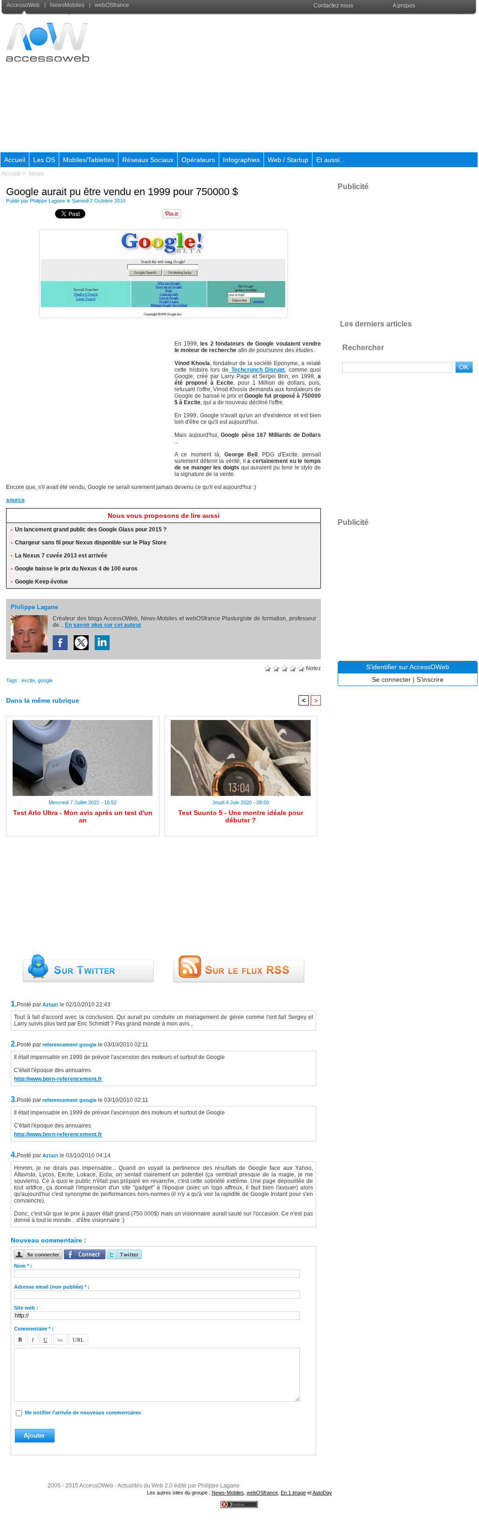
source (15, 500)
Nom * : (23, 1266)
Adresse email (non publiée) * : (52, 1287)
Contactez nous (333, 5)
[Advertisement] (308, 83)
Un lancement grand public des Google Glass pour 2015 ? (91, 529)
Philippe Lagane (47, 201)
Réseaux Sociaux (148, 159)
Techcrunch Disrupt (257, 370)
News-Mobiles (228, 1492)
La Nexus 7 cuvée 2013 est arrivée (61, 555)
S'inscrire (430, 679)
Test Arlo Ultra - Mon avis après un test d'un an (83, 816)
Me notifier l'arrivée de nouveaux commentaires (83, 1412)
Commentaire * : (34, 1328)
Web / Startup (288, 159)
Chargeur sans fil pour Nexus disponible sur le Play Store (91, 542)
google (45, 680)
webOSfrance (111, 5)
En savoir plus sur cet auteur (103, 625)
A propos (404, 5)
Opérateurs (198, 159)
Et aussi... (330, 159)
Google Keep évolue (41, 581)
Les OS (44, 159)
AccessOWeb (96, 1485)
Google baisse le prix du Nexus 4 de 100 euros (76, 568)
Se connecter (391, 679)
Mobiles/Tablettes (88, 159)
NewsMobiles (67, 5)
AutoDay (322, 1492)
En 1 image (293, 1492)
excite (28, 680)
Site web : (26, 1308)
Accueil (14, 159)
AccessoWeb (24, 5)
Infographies (241, 159)
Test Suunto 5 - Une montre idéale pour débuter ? (240, 816)
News (36, 173)
